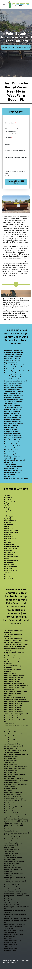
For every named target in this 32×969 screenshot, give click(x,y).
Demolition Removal (11, 468)
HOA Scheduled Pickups (13, 797)
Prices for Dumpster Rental (14, 684)
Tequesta (7, 573)
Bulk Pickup (8, 791)
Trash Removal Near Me (12, 853)
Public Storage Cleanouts (13, 807)
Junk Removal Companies (13, 738)
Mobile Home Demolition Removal (16, 819)
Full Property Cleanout (12, 863)
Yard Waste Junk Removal (13, 407)
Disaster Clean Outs (11, 450)
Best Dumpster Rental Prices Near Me (16, 908)
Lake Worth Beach (10, 538)
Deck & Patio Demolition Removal (16, 821)
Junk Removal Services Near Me (15, 734)
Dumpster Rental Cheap (12, 680)
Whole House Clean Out (12, 941)
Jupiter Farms (9, 528)
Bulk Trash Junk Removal (13, 383)
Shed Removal (9, 476)
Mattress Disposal (10, 764)
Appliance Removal (11, 756)
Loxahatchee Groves (11, 546)
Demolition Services (11, 809)
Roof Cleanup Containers (13, 656)
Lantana (7, 540)
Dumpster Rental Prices (12, 682)
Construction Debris (11, 782)
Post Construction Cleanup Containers (14, 649)
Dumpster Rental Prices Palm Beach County (14, 689)
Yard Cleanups (9, 787)
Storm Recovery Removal (13, 843)
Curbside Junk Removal (12, 415)
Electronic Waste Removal (13, 813)
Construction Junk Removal (14, 861)
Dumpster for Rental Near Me (14, 676)
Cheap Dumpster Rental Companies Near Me (12, 904)
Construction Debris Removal (14, 837)
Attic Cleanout (9, 859)
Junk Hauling (9, 928)
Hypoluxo (7, 522)
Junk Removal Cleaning (12, 891)
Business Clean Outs (11, 444)
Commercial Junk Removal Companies (13, 874)
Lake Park (7, 534)
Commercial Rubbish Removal (15, 801)
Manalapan (8, 542)
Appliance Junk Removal (13, 355)
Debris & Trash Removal (12, 867)
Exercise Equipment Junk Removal (16, 371)
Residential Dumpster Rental (14, 698)
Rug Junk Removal (10, 363)
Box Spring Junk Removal (13, 387)
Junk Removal (9, 724)
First (6, 128)
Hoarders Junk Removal (12, 422)
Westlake (7, 577)
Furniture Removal (10, 748)
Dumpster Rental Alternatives (15, 839)
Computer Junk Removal (13, 409)
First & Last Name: (10, 123)
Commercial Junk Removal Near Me (15, 921)
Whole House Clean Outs (13, 440)
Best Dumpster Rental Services (15, 893)
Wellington (8, 575)
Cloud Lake (8, 506)
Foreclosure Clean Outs (12, 442)
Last (18, 128)
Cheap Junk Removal (11, 736)
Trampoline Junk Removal (13, 391)
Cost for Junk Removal (12, 740)
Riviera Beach (9, 565)
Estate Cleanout (10, 847)
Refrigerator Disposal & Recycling (16, 766)
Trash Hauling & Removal (13, 926)
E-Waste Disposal (10, 760)
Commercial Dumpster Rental (15, 700)
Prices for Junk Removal (12, 732)
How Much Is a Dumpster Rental (15, 692)
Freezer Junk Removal (12, 397)
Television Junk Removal (13, 401)
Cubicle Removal (10, 464)
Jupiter (7, 526)
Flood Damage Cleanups (13, 454)
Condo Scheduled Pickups (13, 799)
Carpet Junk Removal (12, 361)
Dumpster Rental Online (12, 716)
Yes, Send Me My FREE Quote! (16, 182)
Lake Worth (8, 536)
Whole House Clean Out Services (16, 780)
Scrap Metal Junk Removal (13, 399)
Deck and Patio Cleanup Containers (12, 667)
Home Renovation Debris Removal (16, 478)
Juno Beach (8, 524)
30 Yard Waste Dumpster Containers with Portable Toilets (16, 643)
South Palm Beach (10, 571)
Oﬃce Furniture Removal (13, 857)
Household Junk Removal (13, 887)
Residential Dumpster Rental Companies (14, 878)
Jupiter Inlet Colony (11, 530)
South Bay (8, 569)
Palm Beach (8, 554)
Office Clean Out (10, 943)
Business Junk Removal (12, 472)
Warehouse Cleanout (12, 803)
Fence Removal (9, 474)
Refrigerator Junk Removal (13, 395)
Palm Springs (9, 563)
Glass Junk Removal (11, 379)
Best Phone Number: (11, 131)
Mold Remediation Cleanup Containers (14, 663)
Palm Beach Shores (11, 561)
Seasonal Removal (10, 841)
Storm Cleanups (10, 458)
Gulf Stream (8, 516)
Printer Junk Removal (12, 413)
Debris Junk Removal (11, 369)
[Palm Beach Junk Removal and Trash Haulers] (18, 4)
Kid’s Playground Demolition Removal (14, 826)
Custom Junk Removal (12, 419)
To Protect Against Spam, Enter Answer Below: (15, 172)
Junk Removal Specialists (13, 889)
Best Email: (8, 137)
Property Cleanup (10, 949)
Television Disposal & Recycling (15, 750)
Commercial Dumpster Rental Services (15, 915)
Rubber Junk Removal (12, 405)
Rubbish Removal (10, 772)
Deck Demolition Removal (13, 470)
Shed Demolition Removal (13, 823)
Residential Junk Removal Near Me (16, 918)
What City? (8, 144)
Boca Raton (8, 500)
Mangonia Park (9, 552)
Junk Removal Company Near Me (16, 726)
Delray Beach (9, 508)
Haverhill (7, 518)
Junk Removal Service (12, 728)
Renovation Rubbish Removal (14, 774)
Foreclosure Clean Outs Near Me (16, 754)
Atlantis (7, 496)
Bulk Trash (8, 938)
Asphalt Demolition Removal (14, 817)
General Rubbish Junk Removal (15, 377)
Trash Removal (9, 762)
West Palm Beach (10, 579)
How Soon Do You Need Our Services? (15, 150)
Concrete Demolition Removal (15, 815)
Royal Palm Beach (10, 567)
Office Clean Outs (10, 430)
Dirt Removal (8, 462)
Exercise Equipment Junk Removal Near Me (16, 834)
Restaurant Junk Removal (13, 424)
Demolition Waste (10, 945)
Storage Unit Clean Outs (13, 438)
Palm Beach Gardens (11, 557)
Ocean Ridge (8, 550)
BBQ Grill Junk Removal (12, 357)
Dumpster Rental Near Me (13, 678)
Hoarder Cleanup (10, 789)
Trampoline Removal (11, 831)
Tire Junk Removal (10, 403)
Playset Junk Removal (12, 389)
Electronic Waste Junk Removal (15, 367)
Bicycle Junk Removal (12, 359)
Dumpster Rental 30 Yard (13, 710)
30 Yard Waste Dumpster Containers (13, 635)
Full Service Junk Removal (13, 746)
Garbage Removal (10, 770)
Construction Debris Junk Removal (16, 365)
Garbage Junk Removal (12, 375)
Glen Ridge (8, 510)
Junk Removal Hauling (12, 744)
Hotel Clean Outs (10, 452)
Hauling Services (10, 936)
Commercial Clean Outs (13, 436)
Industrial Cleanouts (11, 811)
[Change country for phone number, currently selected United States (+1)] (6, 133)
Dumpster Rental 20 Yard (13, 708)
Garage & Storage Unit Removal (15, 785)
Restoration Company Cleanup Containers (15, 659)
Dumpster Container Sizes (13, 934)
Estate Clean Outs (10, 428)
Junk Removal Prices (11, 730)
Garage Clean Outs (11, 432)
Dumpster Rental (10, 674)
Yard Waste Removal (11, 752)
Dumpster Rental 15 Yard (13, 706)
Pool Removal (9, 829)
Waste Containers (10, 932)
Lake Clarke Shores (11, 532)
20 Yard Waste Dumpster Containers (13, 631)
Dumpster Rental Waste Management (12, 694)
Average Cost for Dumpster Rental (16, 714)
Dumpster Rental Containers (14, 646)
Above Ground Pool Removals (14, 460)
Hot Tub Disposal (10, 758)
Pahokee (7, 559)
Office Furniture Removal (13, 466)
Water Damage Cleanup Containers (12, 670)
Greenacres (8, 514)
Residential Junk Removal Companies (13, 870)
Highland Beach (10, 520)
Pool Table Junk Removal (13, 393)
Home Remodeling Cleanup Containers (14, 653)
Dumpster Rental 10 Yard (13, 704)
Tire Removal (9, 851)
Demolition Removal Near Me (14, 924)
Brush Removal (9, 865)
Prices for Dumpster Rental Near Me (16, 721)
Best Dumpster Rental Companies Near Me (16, 900)
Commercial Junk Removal (13, 353)
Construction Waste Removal (14, 768)
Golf (5, 512)
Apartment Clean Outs (12, 446)
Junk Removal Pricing (11, 845)
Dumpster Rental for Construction (16, 702)
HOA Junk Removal (11, 426)
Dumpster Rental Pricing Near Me (16, 686)
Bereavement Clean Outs (13, 793)
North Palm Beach (10, 548)
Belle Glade (8, 498)
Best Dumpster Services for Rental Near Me (16, 896)
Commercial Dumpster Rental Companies (15, 882)
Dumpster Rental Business (13, 718)
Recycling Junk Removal (12, 417)
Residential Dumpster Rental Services (14, 911)
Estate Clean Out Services (13, 778)
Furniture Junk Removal (12, 373)
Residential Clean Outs (12, 434)
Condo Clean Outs (10, 448)
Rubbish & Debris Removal (13, 930)
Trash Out (8, 947)
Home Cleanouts (10, 805)
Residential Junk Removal (13, 351)
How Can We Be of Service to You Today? (16, 157)
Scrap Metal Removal (12, 849)
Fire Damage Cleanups (12, 456)
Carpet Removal (10, 855)
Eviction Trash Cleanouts (13, 795)
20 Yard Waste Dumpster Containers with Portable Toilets (16, 639)
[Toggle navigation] (3, 4)
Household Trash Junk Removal (15, 381)
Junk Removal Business (12, 742)
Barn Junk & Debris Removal (14, 885)
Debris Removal (9, 776)
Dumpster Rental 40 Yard (13, 712)
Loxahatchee (9, 544)
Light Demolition (10, 951)
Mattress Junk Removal (12, 385)
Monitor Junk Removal (12, 411)
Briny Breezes (9, 504)
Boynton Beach (9, 502)
